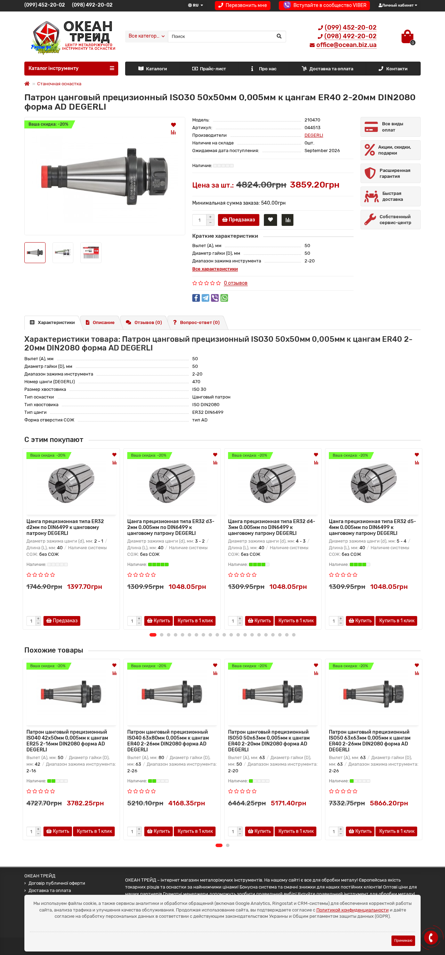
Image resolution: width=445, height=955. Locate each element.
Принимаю (403, 940)
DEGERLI (314, 135)
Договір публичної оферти (57, 883)
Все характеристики (215, 268)
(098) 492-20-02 (92, 5)
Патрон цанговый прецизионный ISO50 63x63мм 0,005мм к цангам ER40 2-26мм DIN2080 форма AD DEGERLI (370, 741)
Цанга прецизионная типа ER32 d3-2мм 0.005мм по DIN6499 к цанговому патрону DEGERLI (171, 527)
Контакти (396, 68)
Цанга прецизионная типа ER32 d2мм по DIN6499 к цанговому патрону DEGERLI (65, 527)
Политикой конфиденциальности (352, 910)
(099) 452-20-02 (44, 5)
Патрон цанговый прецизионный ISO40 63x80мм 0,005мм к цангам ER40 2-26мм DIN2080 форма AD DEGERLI (168, 741)
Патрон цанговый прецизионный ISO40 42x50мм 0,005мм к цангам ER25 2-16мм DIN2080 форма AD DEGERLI (67, 741)
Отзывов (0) (148, 322)
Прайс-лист (213, 68)
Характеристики (56, 322)
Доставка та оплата (331, 68)
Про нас (267, 68)
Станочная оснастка (59, 83)
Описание (104, 322)
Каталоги (156, 68)
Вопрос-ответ (200, 322)
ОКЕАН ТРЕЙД (39, 875)
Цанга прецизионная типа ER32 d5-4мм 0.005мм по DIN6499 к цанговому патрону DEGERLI (372, 527)
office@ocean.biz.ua (346, 44)
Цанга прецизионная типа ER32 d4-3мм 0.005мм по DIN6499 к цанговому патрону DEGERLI (271, 527)
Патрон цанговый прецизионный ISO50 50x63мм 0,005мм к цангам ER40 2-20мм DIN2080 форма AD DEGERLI (269, 741)
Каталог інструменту (54, 68)
